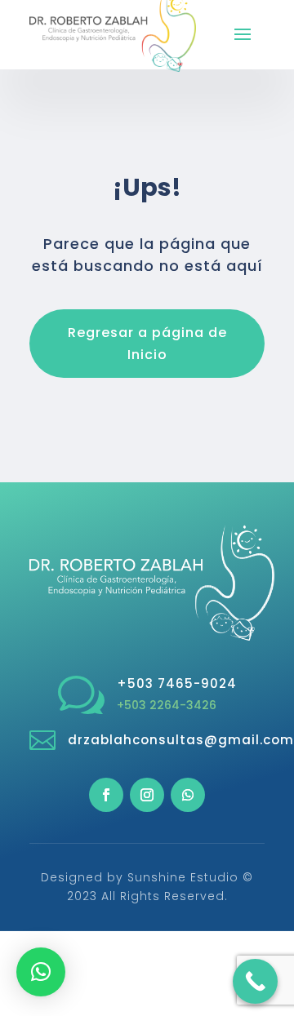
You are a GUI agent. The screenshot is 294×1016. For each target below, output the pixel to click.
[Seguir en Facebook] (106, 795)
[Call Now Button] (255, 981)
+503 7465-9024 (177, 683)
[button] (40, 971)
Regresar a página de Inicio (147, 343)
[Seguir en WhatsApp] (188, 795)
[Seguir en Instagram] (147, 795)
